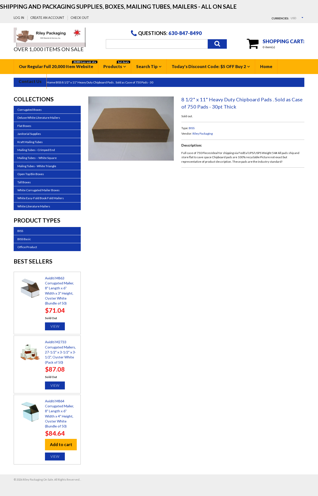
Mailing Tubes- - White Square (37, 158)
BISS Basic (24, 239)
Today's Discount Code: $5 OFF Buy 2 (209, 66)
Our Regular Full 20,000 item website (57, 65)
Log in (19, 18)
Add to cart (61, 444)
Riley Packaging (203, 133)
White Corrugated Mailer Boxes (38, 190)
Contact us (30, 81)
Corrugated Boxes (29, 110)
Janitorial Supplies (29, 134)
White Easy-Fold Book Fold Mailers (40, 198)
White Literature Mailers (33, 206)
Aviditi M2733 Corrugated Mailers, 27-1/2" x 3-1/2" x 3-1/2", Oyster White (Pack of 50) (60, 352)
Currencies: (280, 18)
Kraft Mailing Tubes (30, 142)
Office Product (27, 247)
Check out (80, 18)
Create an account (47, 18)
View (54, 326)
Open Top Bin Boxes (30, 174)
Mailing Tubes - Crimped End (36, 150)
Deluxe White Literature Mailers (38, 117)
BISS (192, 128)
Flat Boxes (24, 126)
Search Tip (147, 66)
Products (116, 65)
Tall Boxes (24, 182)
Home (266, 66)
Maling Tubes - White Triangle (36, 166)
